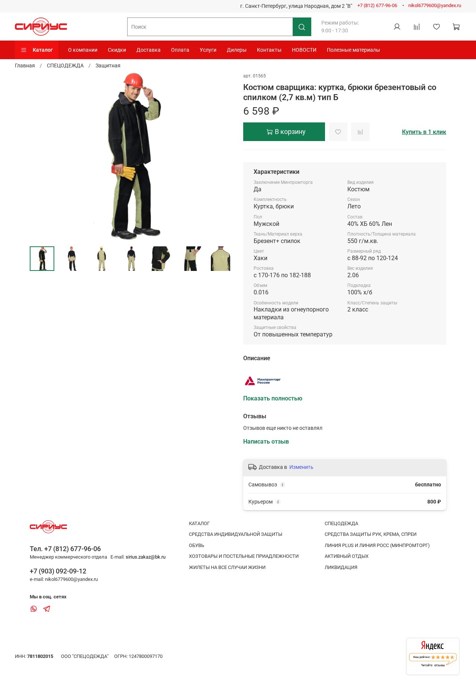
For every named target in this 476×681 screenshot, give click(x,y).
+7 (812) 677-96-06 (377, 5)
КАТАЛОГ (199, 523)
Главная (25, 65)
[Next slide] (222, 156)
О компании (82, 50)
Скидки (117, 50)
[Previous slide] (40, 156)
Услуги (208, 50)
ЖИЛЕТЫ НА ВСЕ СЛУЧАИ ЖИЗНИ (227, 567)
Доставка (148, 50)
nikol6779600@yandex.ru (434, 5)
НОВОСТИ (304, 50)
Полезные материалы (353, 50)
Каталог (43, 50)
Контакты (269, 50)
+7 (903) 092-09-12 (58, 571)
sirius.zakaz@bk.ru (145, 557)
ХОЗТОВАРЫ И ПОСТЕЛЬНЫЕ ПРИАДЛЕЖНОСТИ (244, 556)
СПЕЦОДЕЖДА (65, 65)
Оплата (180, 50)
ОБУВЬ (196, 545)
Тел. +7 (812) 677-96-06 (65, 549)
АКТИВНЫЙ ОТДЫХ (347, 556)
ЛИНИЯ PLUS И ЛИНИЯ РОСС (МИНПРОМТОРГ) (377, 545)
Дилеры (237, 50)
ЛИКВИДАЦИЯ (341, 567)
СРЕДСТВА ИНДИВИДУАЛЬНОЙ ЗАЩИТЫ (235, 534)
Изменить (301, 467)
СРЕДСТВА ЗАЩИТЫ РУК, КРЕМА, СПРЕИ (370, 534)
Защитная (108, 65)
